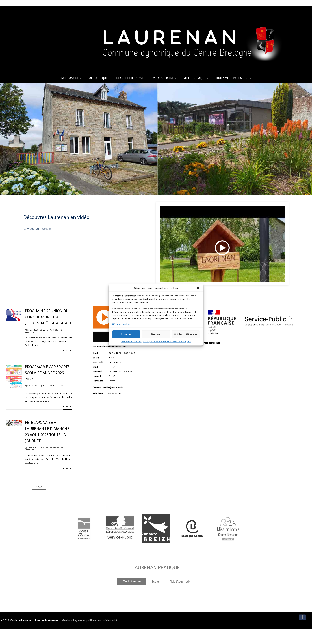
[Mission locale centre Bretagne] (228, 549)
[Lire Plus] (14, 320)
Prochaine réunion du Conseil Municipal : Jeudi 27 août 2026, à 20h (48, 317)
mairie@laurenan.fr (113, 387)
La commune (70, 78)
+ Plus (39, 487)
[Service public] (120, 548)
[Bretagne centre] (192, 546)
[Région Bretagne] (156, 548)
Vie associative (163, 78)
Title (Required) (180, 581)
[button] (198, 288)
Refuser (156, 334)
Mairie (45, 330)
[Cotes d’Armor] (84, 548)
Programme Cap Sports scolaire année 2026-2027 (47, 373)
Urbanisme (29, 332)
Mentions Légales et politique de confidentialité (89, 620)
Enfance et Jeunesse (129, 78)
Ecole (155, 581)
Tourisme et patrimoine (232, 78)
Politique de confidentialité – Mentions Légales (167, 341)
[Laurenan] (156, 71)
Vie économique (194, 78)
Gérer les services (121, 324)
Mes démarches (212, 343)
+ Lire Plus (67, 351)
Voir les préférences (186, 334)
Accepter (126, 334)
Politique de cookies (131, 341)
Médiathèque (97, 78)
